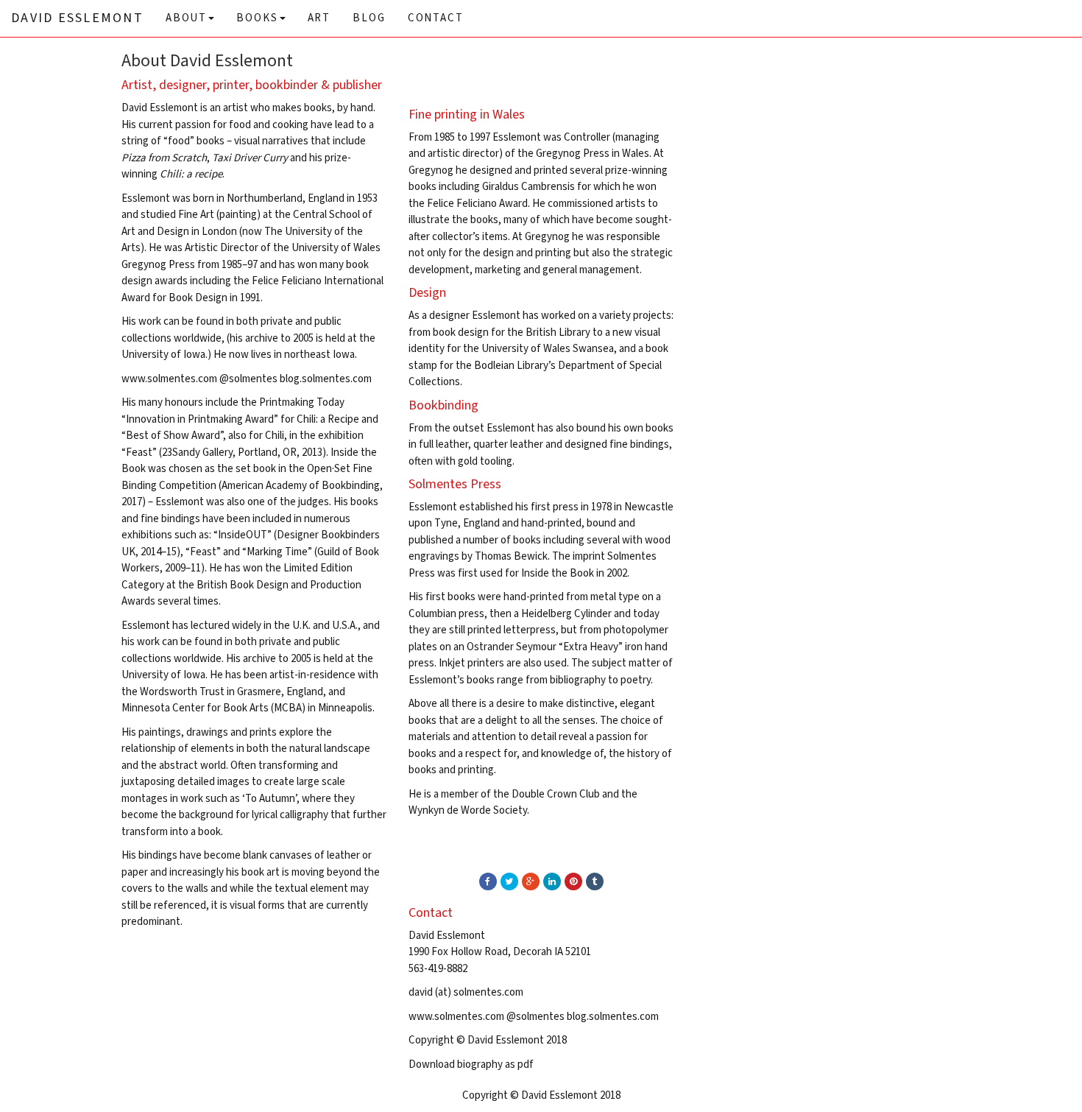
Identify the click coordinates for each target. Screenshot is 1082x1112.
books (256, 18)
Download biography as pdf (471, 1064)
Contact (436, 18)
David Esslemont (77, 18)
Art (319, 18)
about (186, 18)
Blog (369, 18)
